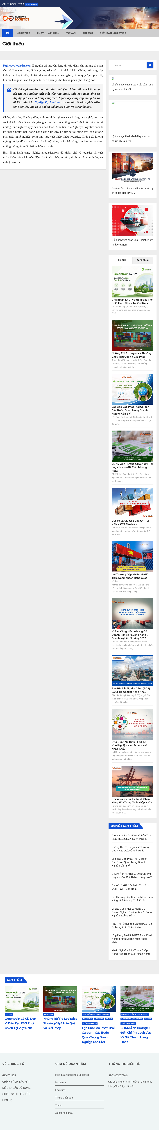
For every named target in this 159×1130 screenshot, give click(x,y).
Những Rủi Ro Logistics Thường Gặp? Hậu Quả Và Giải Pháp (60, 1023)
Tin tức (88, 33)
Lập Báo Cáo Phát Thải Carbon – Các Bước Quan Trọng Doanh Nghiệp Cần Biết (131, 410)
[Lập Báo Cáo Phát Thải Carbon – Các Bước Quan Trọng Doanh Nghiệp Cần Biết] (132, 389)
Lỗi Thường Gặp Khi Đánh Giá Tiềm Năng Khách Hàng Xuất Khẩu (130, 578)
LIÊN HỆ (7, 1100)
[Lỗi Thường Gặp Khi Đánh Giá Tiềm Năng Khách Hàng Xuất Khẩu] (132, 556)
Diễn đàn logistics (113, 33)
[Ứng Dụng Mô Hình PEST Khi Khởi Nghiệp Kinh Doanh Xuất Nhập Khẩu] (132, 724)
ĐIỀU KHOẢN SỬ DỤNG (16, 1088)
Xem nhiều (142, 260)
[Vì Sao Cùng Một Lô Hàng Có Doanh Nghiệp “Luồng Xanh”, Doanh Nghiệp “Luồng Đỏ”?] (132, 613)
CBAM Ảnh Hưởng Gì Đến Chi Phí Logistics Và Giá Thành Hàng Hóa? (132, 467)
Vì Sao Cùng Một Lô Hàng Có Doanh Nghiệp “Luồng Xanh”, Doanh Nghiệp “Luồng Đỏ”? (130, 635)
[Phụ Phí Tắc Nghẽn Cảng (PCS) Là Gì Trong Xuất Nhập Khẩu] (132, 670)
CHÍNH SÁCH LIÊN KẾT (16, 1094)
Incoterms (87, 1019)
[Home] (7, 33)
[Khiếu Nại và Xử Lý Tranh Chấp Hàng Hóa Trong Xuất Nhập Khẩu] (132, 781)
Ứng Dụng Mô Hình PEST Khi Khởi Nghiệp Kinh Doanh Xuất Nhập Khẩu (130, 745)
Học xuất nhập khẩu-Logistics (96, 1014)
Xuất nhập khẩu (48, 33)
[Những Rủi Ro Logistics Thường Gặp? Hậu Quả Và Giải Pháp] (132, 335)
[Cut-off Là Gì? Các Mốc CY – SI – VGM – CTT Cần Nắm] (132, 503)
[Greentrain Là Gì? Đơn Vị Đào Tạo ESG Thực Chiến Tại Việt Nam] (132, 281)
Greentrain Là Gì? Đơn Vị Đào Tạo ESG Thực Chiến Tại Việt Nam (20, 1023)
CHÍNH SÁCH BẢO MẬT (16, 1081)
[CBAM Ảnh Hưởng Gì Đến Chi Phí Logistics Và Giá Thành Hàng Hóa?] (132, 446)
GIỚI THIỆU (9, 1075)
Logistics (23, 33)
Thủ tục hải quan (64, 1097)
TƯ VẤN (71, 33)
